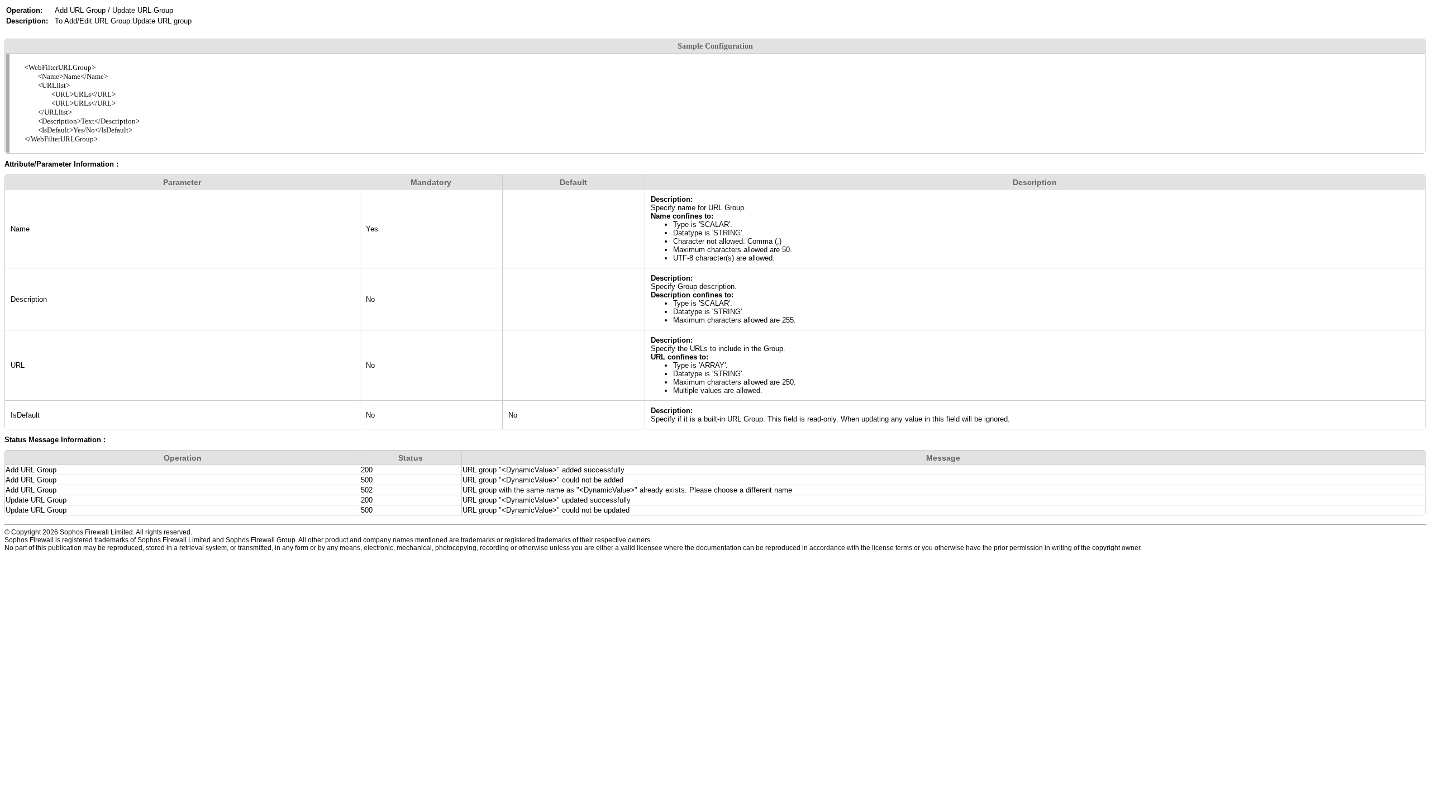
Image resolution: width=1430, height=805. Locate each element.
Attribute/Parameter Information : (61, 164)
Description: (672, 199)
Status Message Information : (55, 439)
